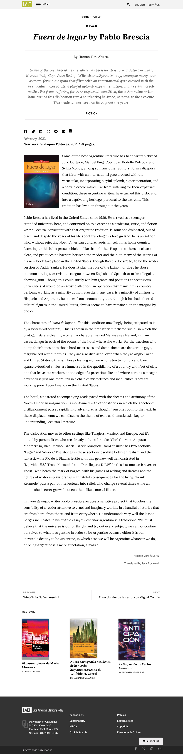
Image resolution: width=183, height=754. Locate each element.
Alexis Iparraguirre (133, 672)
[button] (128, 4)
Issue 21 (91, 25)
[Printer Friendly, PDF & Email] (70, 132)
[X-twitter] (143, 749)
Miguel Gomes (32, 671)
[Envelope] (160, 749)
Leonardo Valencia (84, 678)
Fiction (92, 113)
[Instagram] (152, 749)
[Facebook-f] (135, 749)
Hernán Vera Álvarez (93, 57)
